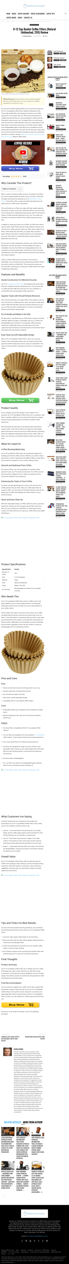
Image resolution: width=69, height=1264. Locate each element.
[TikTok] (38, 1241)
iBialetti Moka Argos (60, 126)
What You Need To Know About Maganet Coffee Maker (61, 175)
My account (38, 1250)
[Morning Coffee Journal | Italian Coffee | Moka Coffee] (34, 6)
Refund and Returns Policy (7, 1250)
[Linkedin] (30, 1241)
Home (8, 13)
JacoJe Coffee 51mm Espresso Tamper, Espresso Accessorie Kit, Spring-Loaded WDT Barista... (61, 382)
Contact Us (28, 17)
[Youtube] (46, 1241)
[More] (48, 43)
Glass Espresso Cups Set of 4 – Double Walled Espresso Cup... (60, 413)
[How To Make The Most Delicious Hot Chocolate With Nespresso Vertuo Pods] (50, 149)
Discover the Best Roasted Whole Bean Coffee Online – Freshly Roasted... (62, 233)
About (20, 17)
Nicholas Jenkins (27, 36)
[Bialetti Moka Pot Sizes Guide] (50, 85)
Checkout (3, 1254)
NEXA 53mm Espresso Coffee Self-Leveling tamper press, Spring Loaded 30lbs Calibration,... (62, 444)
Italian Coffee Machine (61, 108)
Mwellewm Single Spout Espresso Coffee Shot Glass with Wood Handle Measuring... (61, 461)
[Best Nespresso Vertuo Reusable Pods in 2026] (50, 115)
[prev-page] (2, 1196)
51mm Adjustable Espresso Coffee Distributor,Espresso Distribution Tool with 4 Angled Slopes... (61, 286)
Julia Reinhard (58, 51)
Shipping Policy (25, 1252)
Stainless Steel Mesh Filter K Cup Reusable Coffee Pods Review (10, 1039)
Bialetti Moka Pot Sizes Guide (61, 85)
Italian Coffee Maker (60, 88)
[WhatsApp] (44, 43)
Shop (13, 1254)
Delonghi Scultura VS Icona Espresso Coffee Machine (61, 163)
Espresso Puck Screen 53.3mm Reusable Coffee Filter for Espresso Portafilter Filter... (62, 398)
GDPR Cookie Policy (56, 1252)
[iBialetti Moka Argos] (50, 126)
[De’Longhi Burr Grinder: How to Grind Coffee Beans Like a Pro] (50, 260)
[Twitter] (36, 43)
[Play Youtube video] (23, 152)
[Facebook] (31, 43)
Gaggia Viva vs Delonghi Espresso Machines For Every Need (62, 220)
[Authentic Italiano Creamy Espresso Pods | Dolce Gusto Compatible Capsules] (50, 204)
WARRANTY (4, 1252)
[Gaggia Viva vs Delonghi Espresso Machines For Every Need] (50, 219)
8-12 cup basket (39, 735)
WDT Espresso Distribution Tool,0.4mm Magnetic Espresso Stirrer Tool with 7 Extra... (62, 303)
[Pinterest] (40, 43)
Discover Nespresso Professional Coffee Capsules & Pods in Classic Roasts (61, 190)
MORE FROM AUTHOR (32, 1121)
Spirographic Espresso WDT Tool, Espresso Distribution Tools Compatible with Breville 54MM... (62, 508)
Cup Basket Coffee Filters (15, 284)
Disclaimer (30, 1250)
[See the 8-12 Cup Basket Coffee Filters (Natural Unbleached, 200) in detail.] (23, 169)
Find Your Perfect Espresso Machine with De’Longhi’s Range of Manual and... (61, 247)
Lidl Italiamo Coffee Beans (62, 94)
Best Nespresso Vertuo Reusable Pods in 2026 (61, 116)
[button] (65, 14)
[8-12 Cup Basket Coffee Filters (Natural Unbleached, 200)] (23, 373)
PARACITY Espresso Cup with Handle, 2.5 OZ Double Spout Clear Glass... (61, 366)
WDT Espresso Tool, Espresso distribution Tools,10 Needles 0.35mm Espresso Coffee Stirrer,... (62, 320)
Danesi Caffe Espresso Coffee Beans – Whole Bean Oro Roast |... (61, 137)
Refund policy (45, 1250)
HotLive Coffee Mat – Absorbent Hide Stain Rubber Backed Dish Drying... (61, 336)
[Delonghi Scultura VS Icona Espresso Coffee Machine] (50, 162)
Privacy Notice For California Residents (40, 1252)
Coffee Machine (23, 13)
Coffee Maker (11, 17)
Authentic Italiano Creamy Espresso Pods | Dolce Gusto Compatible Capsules (61, 206)
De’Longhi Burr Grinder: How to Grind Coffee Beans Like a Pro (61, 262)
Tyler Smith (57, 64)
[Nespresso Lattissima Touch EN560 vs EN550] (50, 104)
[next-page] (5, 1196)
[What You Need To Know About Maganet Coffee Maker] (50, 173)
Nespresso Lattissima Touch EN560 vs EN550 (61, 105)
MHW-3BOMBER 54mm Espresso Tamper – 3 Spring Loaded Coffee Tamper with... (61, 351)
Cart (9, 1254)
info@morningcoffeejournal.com (38, 1236)
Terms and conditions (14, 1252)
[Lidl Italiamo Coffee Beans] (50, 94)
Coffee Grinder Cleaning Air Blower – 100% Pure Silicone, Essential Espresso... (60, 428)
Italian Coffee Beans (60, 97)
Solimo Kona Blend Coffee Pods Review (35, 1038)
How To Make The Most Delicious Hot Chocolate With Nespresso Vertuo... (62, 151)
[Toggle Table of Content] (19, 189)
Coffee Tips (50, 13)
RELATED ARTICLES (12, 1121)
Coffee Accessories (38, 13)
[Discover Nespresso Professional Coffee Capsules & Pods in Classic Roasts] (50, 187)
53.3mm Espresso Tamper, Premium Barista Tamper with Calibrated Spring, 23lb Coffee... (61, 492)
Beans (14, 13)
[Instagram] (26, 1240)
